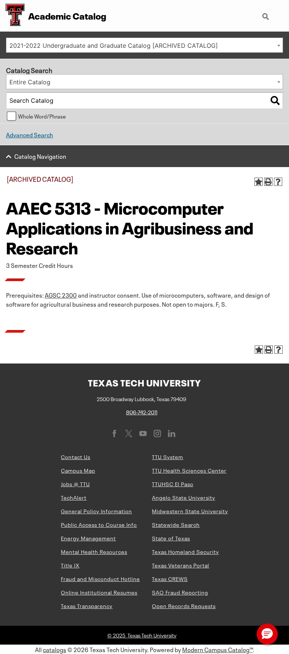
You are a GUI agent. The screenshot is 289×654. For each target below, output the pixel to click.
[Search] (275, 100)
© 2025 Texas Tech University (141, 635)
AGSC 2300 (61, 294)
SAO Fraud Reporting (180, 592)
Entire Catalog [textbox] (29, 82)
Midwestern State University (190, 510)
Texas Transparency (87, 605)
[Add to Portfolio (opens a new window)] (258, 182)
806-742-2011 (141, 411)
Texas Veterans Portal (180, 565)
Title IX (70, 565)
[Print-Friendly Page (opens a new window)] (268, 182)
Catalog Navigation (40, 155)
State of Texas (171, 537)
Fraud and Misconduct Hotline (100, 578)
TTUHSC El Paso (172, 483)
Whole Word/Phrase (42, 116)
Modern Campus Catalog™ (217, 649)
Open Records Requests (184, 605)
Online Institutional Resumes (99, 592)
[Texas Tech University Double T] (12, 15)
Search (266, 13)
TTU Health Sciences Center (189, 470)
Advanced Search (29, 134)
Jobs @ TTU (75, 483)
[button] (267, 634)
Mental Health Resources (94, 551)
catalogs (54, 649)
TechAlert (74, 497)
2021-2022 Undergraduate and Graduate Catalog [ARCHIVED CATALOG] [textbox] (113, 45)
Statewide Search (176, 524)
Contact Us (75, 456)
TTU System (167, 456)
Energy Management (88, 537)
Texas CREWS (170, 578)
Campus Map (78, 470)
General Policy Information (96, 510)
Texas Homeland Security (185, 551)
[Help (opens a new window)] (278, 182)
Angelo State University (183, 497)
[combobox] (144, 45)
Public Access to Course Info (99, 524)
